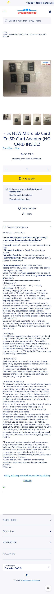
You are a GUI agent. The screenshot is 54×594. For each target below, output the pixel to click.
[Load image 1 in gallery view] (7, 117)
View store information (19, 199)
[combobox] (27, 20)
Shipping (16, 158)
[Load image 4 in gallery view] (37, 119)
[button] (49, 11)
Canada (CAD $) (13, 568)
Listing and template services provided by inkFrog (27, 475)
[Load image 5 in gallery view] (47, 119)
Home (5, 32)
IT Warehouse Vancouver (30, 580)
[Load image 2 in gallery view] (17, 119)
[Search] (5, 20)
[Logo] (27, 11)
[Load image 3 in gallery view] (27, 119)
